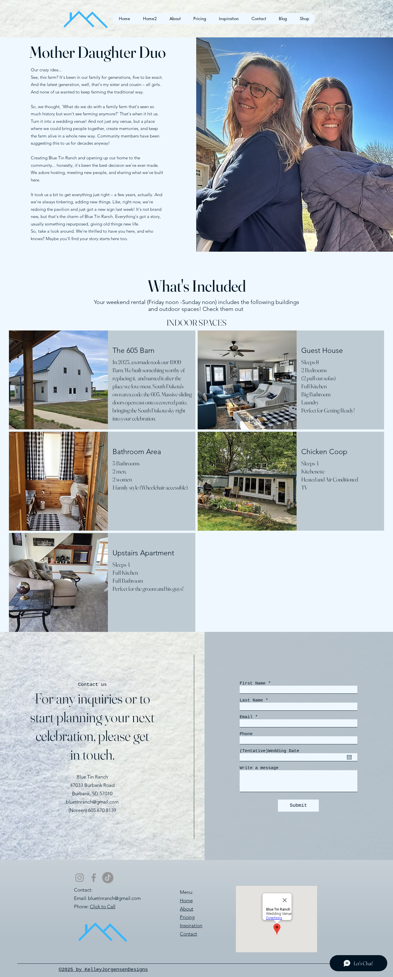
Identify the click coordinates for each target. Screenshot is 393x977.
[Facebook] (93, 877)
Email (246, 717)
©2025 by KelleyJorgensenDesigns (103, 969)
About (186, 909)
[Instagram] (79, 877)
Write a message (259, 768)
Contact (188, 934)
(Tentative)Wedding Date (269, 751)
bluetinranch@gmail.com (92, 802)
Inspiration (191, 925)
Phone (246, 734)
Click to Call (102, 906)
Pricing (187, 917)
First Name (253, 683)
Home (186, 900)
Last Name (251, 700)
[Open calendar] (349, 757)
